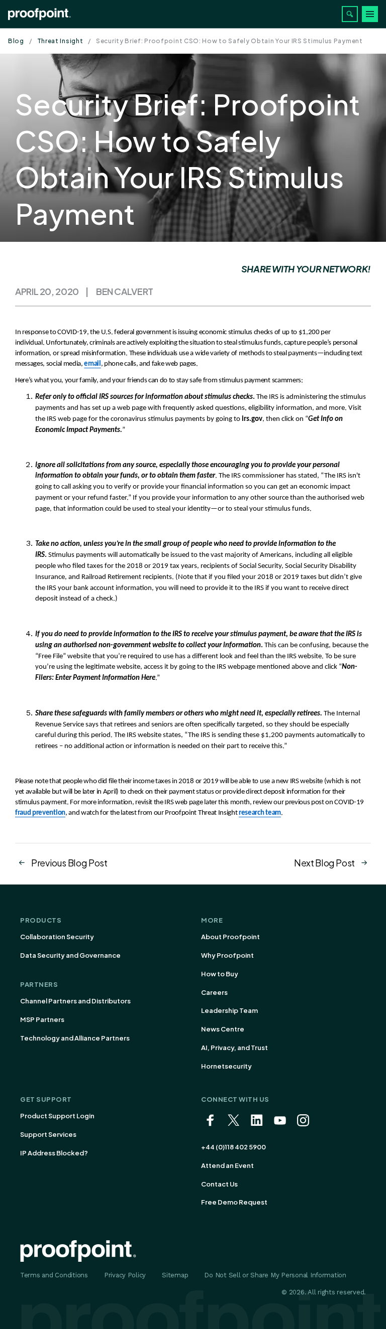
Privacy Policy (125, 1275)
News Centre (222, 1029)
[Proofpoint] (39, 14)
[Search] (350, 14)
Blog (16, 41)
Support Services (48, 1134)
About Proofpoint (230, 937)
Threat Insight (60, 41)
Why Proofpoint (227, 955)
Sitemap (175, 1275)
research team (260, 813)
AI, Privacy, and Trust (234, 1048)
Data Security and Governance (70, 955)
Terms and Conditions (54, 1275)
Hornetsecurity (226, 1066)
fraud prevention (40, 813)
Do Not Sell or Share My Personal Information (275, 1275)
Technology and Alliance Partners (75, 1038)
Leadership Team (229, 1010)
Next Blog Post (324, 862)
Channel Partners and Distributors (75, 1001)
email (92, 364)
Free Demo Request (234, 1202)
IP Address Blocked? (54, 1153)
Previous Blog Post (69, 862)
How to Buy (219, 974)
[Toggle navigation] (370, 14)
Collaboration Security (57, 937)
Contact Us (219, 1184)
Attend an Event (227, 1165)
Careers (214, 992)
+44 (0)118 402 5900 (233, 1147)
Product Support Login (57, 1116)
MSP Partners (42, 1019)
